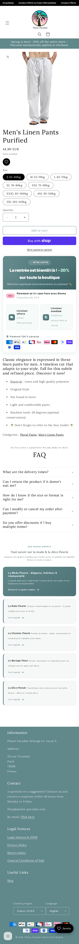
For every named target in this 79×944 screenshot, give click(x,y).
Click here (28, 817)
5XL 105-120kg (17, 202)
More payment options (39, 249)
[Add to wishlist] (6, 162)
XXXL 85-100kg (17, 193)
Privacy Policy (17, 845)
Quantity (8, 210)
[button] (7, 23)
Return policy (16, 852)
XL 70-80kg (14, 185)
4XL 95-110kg (46, 193)
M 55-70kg (37, 177)
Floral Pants (28, 434)
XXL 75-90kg (41, 185)
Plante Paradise (33, 937)
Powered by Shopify (53, 937)
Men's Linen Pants (51, 434)
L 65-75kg (61, 177)
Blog (10, 880)
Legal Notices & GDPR (22, 837)
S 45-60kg (14, 177)
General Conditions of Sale (25, 860)
